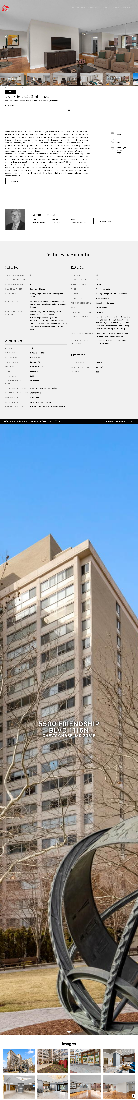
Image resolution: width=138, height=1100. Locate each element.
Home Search (106, 8)
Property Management (121, 8)
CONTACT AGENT (105, 221)
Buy (72, 8)
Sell (77, 8)
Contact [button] (14, 181)
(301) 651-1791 (58, 222)
